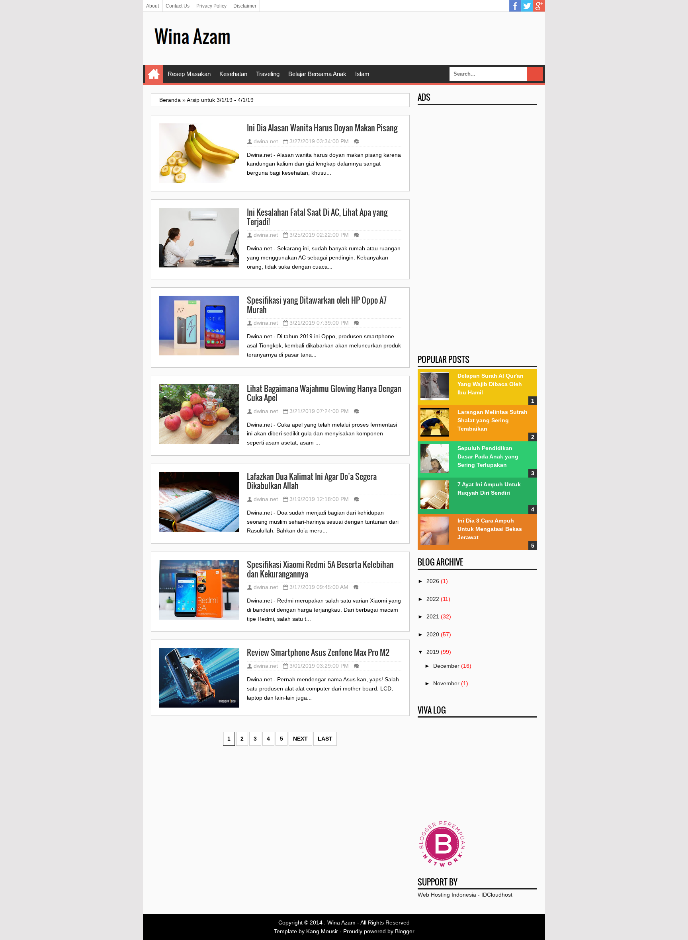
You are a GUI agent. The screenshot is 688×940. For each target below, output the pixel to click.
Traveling (268, 73)
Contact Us (178, 6)
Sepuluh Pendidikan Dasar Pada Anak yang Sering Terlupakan (487, 456)
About (152, 6)
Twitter (527, 6)
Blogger (404, 931)
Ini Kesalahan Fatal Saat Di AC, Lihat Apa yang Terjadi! (317, 217)
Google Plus (539, 6)
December (446, 666)
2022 (432, 599)
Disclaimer (244, 6)
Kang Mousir (322, 931)
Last (325, 738)
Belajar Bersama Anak (317, 73)
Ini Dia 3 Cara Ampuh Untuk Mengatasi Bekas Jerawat (489, 528)
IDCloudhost (496, 894)
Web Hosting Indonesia (447, 894)
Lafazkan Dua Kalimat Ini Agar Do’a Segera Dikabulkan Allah (312, 481)
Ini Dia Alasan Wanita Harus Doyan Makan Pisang (322, 128)
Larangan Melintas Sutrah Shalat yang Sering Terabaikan (492, 420)
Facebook (515, 6)
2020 (432, 634)
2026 (432, 581)
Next (300, 738)
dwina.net (266, 141)
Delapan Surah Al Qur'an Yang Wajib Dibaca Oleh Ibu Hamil (490, 384)
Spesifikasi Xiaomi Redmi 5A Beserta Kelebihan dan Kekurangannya (320, 569)
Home (154, 74)
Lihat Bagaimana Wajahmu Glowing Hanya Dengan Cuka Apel (324, 393)
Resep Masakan (189, 73)
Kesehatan (233, 73)
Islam (362, 73)
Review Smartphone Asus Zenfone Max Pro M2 (318, 652)
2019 (432, 652)
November (446, 683)
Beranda (170, 100)
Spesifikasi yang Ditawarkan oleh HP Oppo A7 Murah (317, 305)
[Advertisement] (392, 38)
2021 (432, 616)
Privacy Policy (211, 6)
